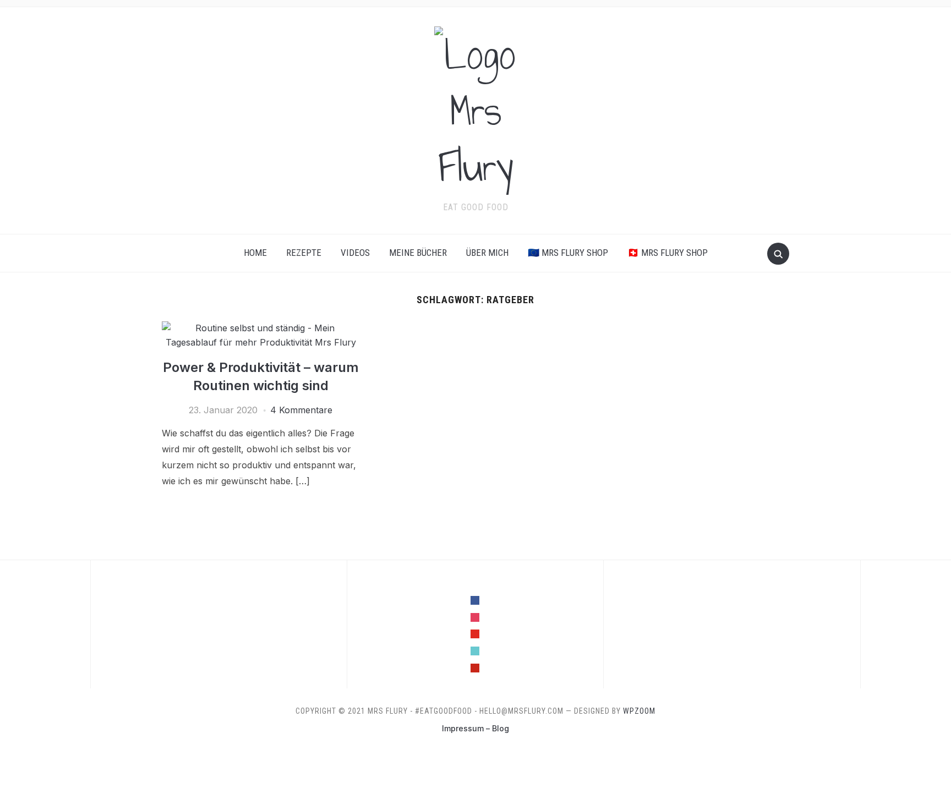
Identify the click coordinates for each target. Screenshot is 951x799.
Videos (355, 252)
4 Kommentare (301, 409)
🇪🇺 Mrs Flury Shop (568, 252)
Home (255, 252)
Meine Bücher (418, 252)
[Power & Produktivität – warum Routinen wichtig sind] (260, 327)
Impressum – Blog (475, 728)
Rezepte (303, 252)
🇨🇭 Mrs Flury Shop (667, 252)
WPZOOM (639, 711)
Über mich (487, 252)
